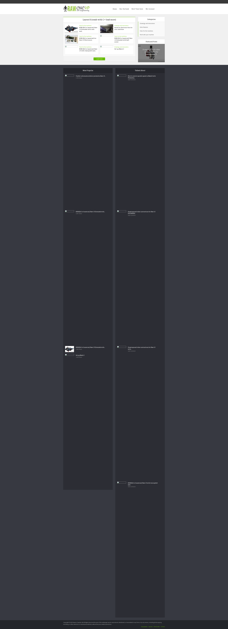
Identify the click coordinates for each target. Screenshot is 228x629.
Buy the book (124, 9)
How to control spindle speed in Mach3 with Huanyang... (142, 77)
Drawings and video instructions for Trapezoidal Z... (151, 51)
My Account (150, 9)
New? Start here (137, 9)
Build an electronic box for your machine (123, 28)
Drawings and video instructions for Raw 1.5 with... (141, 348)
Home (115, 9)
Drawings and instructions (121, 25)
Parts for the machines (85, 25)
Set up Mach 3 (119, 49)
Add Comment (131, 79)
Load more (99, 59)
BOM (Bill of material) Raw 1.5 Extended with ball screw (123, 40)
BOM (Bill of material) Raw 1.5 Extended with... (90, 211)
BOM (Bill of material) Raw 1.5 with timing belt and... (88, 50)
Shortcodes (157, 626)
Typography (144, 626)
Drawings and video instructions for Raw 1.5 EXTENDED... (141, 212)
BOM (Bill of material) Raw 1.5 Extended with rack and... (88, 29)
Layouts (150, 626)
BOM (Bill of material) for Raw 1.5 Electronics (87, 39)
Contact (163, 626)
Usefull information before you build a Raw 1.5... (91, 76)
